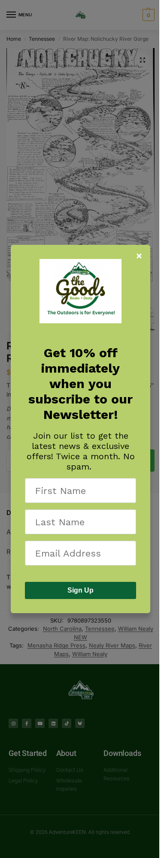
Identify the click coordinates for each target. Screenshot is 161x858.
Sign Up (80, 590)
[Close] (139, 256)
